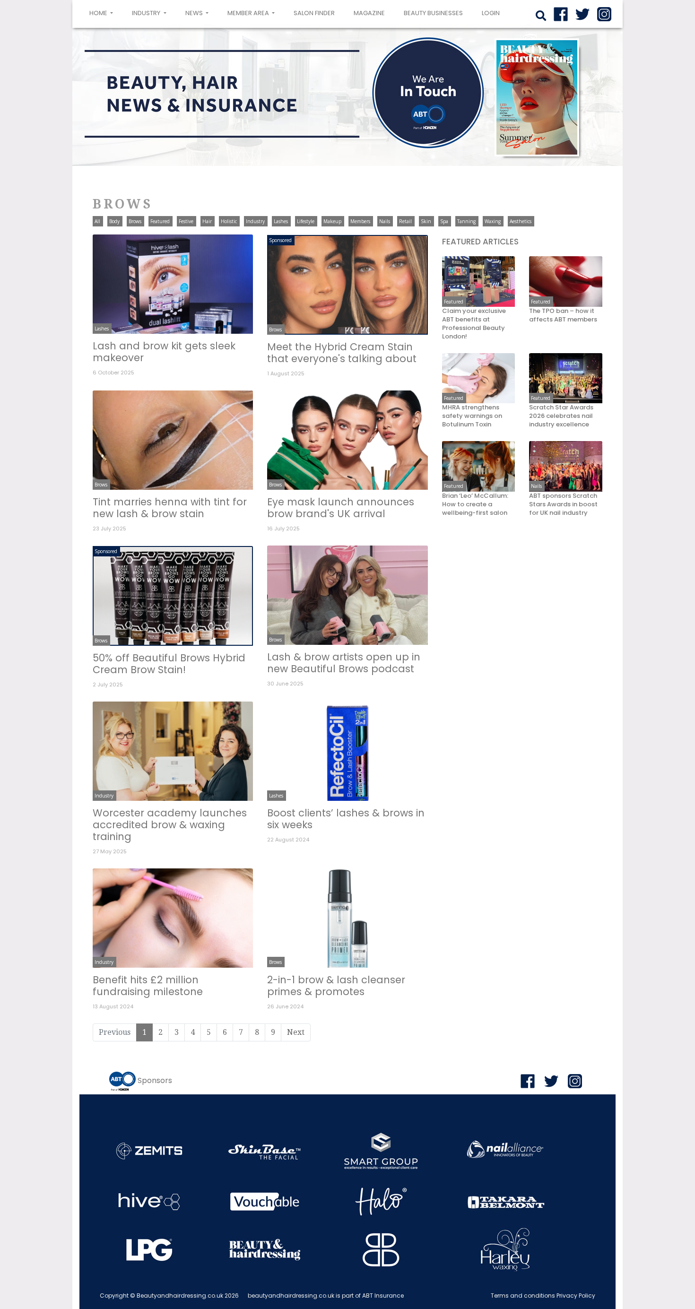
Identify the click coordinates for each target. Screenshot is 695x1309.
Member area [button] (248, 13)
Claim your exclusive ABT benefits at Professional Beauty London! (474, 324)
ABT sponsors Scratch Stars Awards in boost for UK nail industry (563, 504)
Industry (255, 221)
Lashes (281, 221)
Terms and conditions (523, 1296)
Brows (135, 221)
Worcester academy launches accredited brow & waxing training (170, 824)
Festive (186, 221)
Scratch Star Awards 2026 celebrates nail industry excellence (561, 416)
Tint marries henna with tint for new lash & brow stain (170, 508)
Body (114, 221)
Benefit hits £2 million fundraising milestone (148, 985)
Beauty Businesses (433, 13)
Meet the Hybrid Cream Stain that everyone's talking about (342, 352)
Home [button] (103, 12)
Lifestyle (305, 221)
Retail (405, 221)
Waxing (493, 221)
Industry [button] (147, 13)
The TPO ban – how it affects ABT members (563, 315)
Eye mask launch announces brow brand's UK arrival (340, 508)
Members (360, 221)
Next (295, 1032)
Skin (426, 221)
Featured (160, 221)
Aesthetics (520, 221)
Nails (384, 221)
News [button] (194, 13)
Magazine (369, 13)
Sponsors (155, 1080)
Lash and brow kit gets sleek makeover (164, 352)
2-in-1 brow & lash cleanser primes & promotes (336, 985)
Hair (207, 221)
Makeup (332, 221)
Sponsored (280, 240)
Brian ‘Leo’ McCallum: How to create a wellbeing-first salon (475, 504)
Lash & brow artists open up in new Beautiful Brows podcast (343, 663)
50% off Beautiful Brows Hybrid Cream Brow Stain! (169, 664)
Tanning (466, 221)
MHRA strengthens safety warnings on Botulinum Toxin (472, 416)
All (97, 221)
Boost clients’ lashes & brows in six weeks (346, 819)
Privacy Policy (575, 1296)
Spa (444, 221)
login (491, 13)
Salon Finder (314, 13)
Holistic (229, 221)
